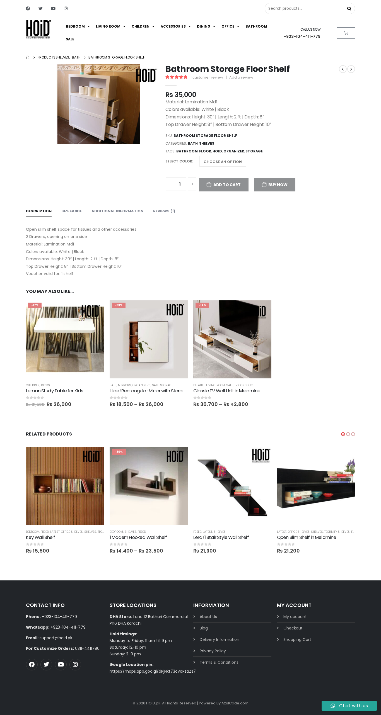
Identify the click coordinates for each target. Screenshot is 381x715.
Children (140, 26)
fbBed (45, 532)
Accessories (173, 26)
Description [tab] (39, 211)
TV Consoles (243, 385)
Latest (55, 532)
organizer (233, 151)
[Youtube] (53, 8)
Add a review (241, 77)
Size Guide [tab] (71, 211)
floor (205, 151)
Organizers (141, 385)
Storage (166, 385)
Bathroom (256, 26)
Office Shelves (72, 532)
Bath (193, 143)
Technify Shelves (337, 532)
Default (199, 385)
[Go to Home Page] (28, 57)
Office (227, 26)
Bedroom (75, 26)
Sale (70, 39)
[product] (65, 486)
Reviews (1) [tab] (164, 211)
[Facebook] (28, 8)
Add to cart (227, 185)
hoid (217, 151)
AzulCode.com (235, 703)
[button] (343, 434)
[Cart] (346, 33)
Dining (203, 26)
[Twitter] (40, 8)
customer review (207, 77)
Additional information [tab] (117, 211)
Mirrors (124, 385)
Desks (45, 385)
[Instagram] (66, 8)
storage (254, 151)
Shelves (206, 143)
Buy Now (278, 185)
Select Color (178, 161)
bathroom (187, 151)
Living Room (108, 26)
